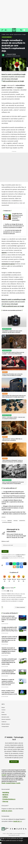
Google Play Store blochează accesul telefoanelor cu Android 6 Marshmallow (17, 217)
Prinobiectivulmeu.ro (8, 799)
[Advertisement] (14, 14)
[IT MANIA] (14, 30)
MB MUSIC (5, 795)
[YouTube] (8, 591)
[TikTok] (19, 829)
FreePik (18, 783)
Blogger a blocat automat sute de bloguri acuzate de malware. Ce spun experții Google (13, 507)
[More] (24, 566)
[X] (6, 591)
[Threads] (23, 829)
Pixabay (13, 783)
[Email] (14, 566)
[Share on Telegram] (21, 563)
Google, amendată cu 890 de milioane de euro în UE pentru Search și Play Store (10, 629)
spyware (4, 252)
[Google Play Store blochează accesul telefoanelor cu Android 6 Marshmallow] (7, 217)
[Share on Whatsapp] (14, 563)
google (16, 520)
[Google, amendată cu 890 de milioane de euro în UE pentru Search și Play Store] (22, 628)
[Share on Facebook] (7, 563)
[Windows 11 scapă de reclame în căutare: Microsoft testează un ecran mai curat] (22, 681)
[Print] (21, 566)
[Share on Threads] (24, 563)
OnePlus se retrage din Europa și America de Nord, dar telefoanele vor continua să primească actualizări (13, 226)
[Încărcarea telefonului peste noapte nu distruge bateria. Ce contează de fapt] (22, 617)
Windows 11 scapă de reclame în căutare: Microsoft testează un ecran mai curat (8, 682)
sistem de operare (7, 522)
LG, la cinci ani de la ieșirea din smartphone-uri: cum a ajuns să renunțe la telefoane (12, 232)
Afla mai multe (14, 761)
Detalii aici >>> (17, 821)
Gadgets (22, 694)
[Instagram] (10, 591)
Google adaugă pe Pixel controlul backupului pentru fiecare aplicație (9, 671)
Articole (22, 619)
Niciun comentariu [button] (21, 607)
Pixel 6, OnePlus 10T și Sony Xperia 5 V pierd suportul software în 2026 (9, 692)
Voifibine (5, 797)
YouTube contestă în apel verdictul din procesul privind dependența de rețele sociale (9, 661)
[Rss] (12, 591)
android (9, 520)
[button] (3, 30)
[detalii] (4, 775)
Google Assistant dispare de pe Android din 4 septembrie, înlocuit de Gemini (12, 501)
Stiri (21, 630)
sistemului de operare (8, 264)
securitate (22, 520)
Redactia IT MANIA (11, 54)
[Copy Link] (17, 566)
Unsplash (8, 783)
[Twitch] (21, 829)
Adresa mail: (5, 541)
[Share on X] (10, 563)
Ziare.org (5, 801)
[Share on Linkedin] (17, 563)
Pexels (3, 783)
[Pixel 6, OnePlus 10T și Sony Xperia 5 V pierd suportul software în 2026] (22, 692)
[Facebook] (4, 591)
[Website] (2, 591)
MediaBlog (5, 792)
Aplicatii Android (6, 37)
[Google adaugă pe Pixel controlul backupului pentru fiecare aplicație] (22, 671)
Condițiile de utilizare (20, 554)
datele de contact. (7, 811)
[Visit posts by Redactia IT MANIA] (3, 587)
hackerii (19, 87)
